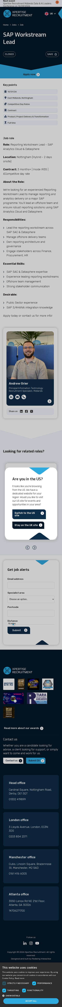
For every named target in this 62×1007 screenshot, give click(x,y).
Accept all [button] (31, 1001)
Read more (20, 978)
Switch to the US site (25, 514)
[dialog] (31, 984)
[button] (31, 995)
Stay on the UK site (26, 525)
